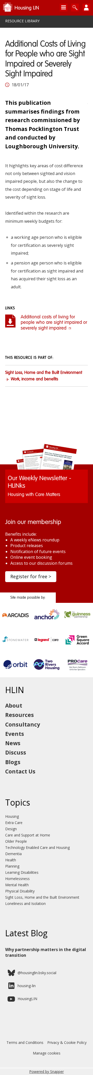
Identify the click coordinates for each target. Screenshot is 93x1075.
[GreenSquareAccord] (77, 644)
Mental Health (17, 884)
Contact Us (20, 771)
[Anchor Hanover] (46, 620)
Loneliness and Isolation (25, 903)
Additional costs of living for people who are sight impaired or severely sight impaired (54, 323)
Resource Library (22, 21)
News (12, 743)
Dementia (13, 853)
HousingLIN (27, 998)
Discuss (15, 752)
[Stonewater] (15, 644)
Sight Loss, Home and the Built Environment (43, 373)
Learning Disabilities (21, 872)
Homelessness (17, 878)
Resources (19, 714)
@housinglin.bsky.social (37, 972)
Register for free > (30, 576)
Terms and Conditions (24, 1042)
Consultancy (22, 724)
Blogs (12, 762)
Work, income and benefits (34, 379)
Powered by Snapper (46, 1071)
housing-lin (27, 985)
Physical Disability (20, 891)
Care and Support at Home (27, 835)
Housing (12, 816)
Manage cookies (46, 1053)
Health (10, 859)
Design (11, 828)
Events (14, 733)
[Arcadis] (15, 620)
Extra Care (13, 822)
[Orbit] (15, 669)
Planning (12, 866)
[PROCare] (77, 669)
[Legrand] (46, 644)
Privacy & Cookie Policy (67, 1042)
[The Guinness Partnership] (77, 620)
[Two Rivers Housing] (46, 669)
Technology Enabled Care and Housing (37, 847)
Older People (16, 841)
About (13, 705)
